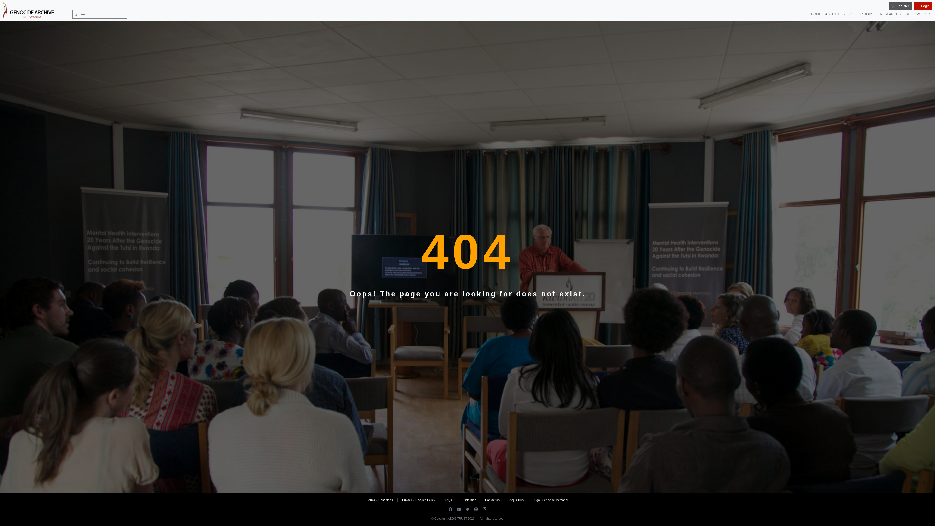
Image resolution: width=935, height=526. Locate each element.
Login (925, 6)
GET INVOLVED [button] (917, 14)
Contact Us (492, 500)
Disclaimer (468, 500)
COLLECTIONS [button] (861, 14)
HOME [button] (816, 14)
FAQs (448, 500)
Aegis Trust (516, 500)
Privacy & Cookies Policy (418, 500)
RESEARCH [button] (889, 14)
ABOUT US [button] (833, 14)
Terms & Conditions (380, 500)
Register (902, 6)
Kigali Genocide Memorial (551, 500)
